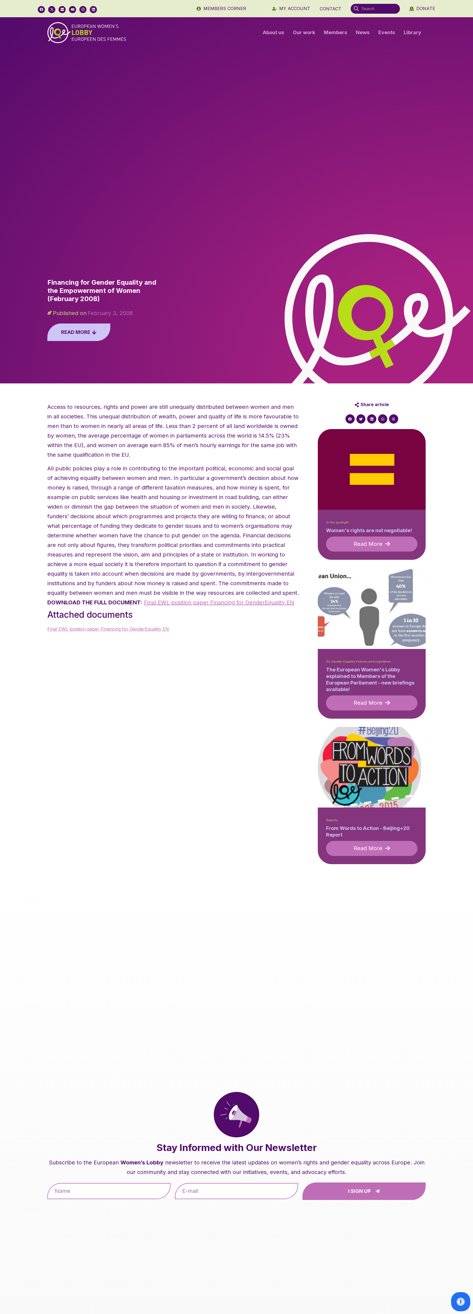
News (363, 32)
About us (273, 32)
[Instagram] (82, 9)
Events (386, 32)
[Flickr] (62, 9)
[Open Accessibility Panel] (460, 1301)
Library (412, 32)
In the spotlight (337, 522)
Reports (332, 820)
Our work (304, 32)
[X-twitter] (51, 9)
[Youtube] (72, 9)
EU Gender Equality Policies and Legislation (358, 661)
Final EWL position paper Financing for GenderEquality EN (219, 602)
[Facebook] (41, 9)
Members (335, 32)
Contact (330, 8)
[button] (350, 419)
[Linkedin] (93, 9)
